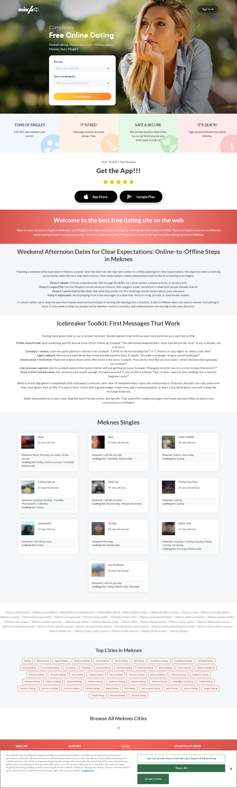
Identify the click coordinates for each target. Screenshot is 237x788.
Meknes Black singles (135, 612)
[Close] (231, 769)
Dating (27, 660)
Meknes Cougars (10, 616)
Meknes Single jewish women (132, 626)
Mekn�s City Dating (183, 681)
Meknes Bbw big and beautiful (77, 612)
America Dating (81, 660)
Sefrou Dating (190, 688)
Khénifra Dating (58, 674)
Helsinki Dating (145, 667)
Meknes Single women (154, 630)
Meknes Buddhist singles (164, 612)
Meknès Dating (138, 681)
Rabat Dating (112, 688)
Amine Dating (102, 660)
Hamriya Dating (124, 667)
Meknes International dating (155, 616)
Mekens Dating (32, 681)
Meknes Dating (95, 681)
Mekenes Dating (200, 674)
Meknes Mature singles (105, 621)
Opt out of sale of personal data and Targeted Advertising (181, 758)
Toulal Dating (97, 695)
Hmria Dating (165, 667)
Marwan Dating (178, 674)
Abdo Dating (43, 660)
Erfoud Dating (29, 667)
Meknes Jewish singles (221, 616)
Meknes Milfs (129, 621)
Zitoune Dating (138, 695)
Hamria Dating (103, 667)
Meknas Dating (53, 681)
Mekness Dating (117, 681)
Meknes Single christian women (94, 626)
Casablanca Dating (159, 660)
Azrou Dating (121, 660)
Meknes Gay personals (67, 616)
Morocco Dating (49, 688)
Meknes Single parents (125, 630)
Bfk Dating (139, 660)
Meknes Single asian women (213, 621)
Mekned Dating (74, 681)
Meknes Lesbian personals (46, 621)
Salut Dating (172, 688)
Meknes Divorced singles (37, 616)
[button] (207, 9)
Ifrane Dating (184, 667)
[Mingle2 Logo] (29, 9)
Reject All (181, 768)
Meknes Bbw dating (108, 612)
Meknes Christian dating (215, 612)
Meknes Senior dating (182, 621)
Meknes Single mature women (214, 626)
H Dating (86, 667)
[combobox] (82, 68)
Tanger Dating (210, 688)
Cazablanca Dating (183, 660)
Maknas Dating (96, 674)
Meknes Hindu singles (96, 616)
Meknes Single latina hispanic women (173, 626)
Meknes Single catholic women (55, 626)
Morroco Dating (71, 688)
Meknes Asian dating (45, 612)
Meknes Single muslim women (91, 630)
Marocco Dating (136, 674)
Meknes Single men (60, 630)
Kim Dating (77, 674)
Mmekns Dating (28, 688)
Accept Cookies (153, 779)
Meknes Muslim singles (153, 621)
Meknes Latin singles (16, 621)
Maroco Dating (158, 674)
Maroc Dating (116, 674)
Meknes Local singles (77, 621)
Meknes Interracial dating (190, 616)
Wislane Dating (117, 695)
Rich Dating (129, 688)
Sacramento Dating (150, 688)
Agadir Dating (61, 660)
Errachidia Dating (50, 667)
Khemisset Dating (206, 667)
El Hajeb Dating (205, 660)
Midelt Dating (205, 681)
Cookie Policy (87, 770)
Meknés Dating (159, 681)
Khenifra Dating (36, 674)
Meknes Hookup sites (124, 616)
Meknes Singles (179, 630)
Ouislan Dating (92, 688)
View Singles (82, 96)
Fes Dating (70, 667)
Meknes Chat (190, 612)
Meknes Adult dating (18, 612)
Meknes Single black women (18, 626)
